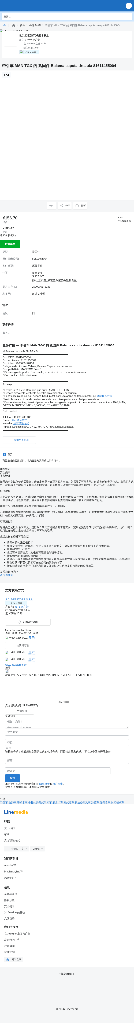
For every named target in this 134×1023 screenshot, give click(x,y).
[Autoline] (13, 25)
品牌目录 (9, 918)
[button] (129, 5)
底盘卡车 (58, 802)
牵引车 (4, 802)
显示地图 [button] (63, 702)
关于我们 (9, 828)
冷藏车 (95, 802)
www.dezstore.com (16, 664)
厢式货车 (69, 802)
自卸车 (13, 802)
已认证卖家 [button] (17, 603)
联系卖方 (10, 244)
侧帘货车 (105, 802)
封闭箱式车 (117, 802)
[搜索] (128, 16)
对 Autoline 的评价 (14, 912)
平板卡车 (22, 802)
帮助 (6, 834)
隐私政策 (44, 783)
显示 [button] (31, 638)
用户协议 (57, 783)
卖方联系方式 (12, 840)
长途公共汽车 (83, 802)
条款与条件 (10, 894)
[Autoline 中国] (23, 5)
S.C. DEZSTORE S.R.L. (19, 599)
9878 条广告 (21, 606)
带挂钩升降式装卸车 (40, 802)
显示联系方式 (104, 395)
